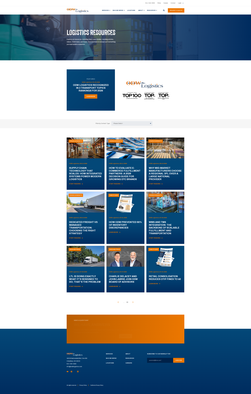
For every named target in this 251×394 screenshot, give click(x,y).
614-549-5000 (71, 364)
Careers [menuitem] (165, 3)
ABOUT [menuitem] (140, 10)
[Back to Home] (78, 10)
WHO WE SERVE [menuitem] (118, 10)
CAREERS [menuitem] (129, 363)
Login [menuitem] (179, 3)
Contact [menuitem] (173, 3)
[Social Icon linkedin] (77, 371)
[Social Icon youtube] (68, 371)
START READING (75, 184)
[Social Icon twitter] (75, 371)
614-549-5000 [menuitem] (150, 3)
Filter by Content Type (103, 123)
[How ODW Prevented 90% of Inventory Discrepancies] (125, 218)
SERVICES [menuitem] (105, 10)
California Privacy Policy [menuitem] (96, 385)
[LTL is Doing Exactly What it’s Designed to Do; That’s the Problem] (86, 269)
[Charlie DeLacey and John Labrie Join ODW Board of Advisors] (125, 269)
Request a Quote (176, 10)
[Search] (164, 10)
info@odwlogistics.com (74, 366)
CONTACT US (125, 336)
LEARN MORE (90, 96)
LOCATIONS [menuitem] (131, 10)
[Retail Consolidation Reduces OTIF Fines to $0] (165, 269)
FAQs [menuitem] (159, 3)
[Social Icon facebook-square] (72, 371)
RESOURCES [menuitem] (151, 10)
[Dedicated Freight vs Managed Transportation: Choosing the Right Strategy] (86, 218)
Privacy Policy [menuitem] (83, 385)
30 (127, 302)
